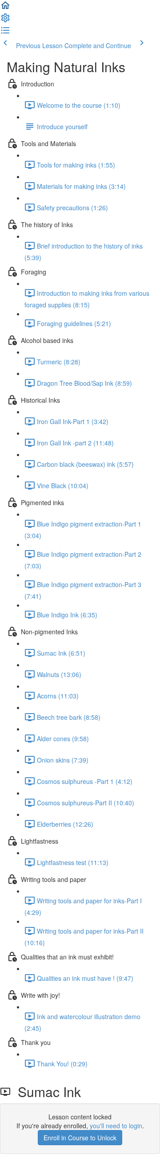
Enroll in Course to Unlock (80, 1137)
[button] (5, 8)
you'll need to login (116, 1125)
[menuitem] (5, 20)
